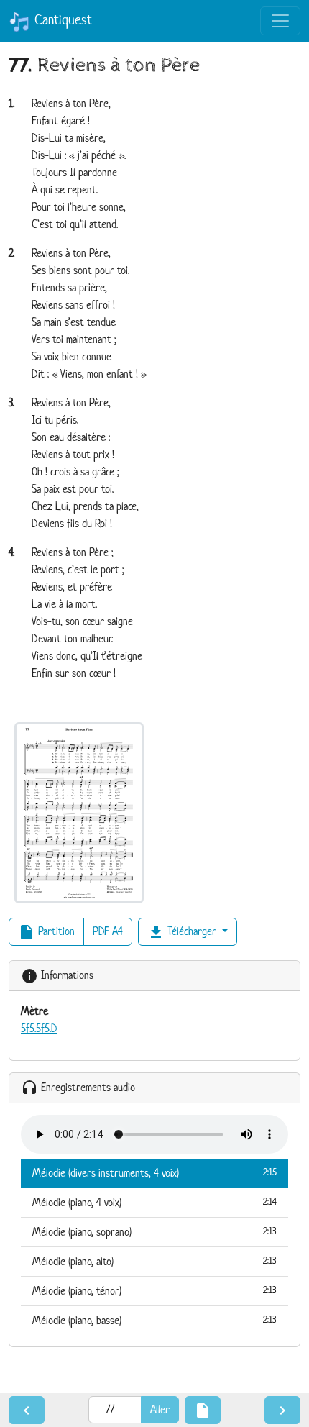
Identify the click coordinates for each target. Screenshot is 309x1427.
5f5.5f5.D (39, 1028)
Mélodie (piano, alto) (154, 1261)
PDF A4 (108, 931)
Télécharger (183, 932)
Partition (46, 932)
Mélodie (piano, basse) (154, 1320)
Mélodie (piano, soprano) (154, 1231)
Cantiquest (61, 20)
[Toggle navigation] (280, 20)
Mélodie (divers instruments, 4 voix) (154, 1172)
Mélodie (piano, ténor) (154, 1290)
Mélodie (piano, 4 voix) (154, 1202)
